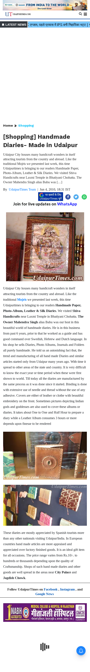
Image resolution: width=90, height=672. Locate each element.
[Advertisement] (45, 76)
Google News (44, 594)
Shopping (26, 125)
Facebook (51, 589)
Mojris (22, 299)
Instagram (67, 589)
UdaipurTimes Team (22, 189)
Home (8, 125)
